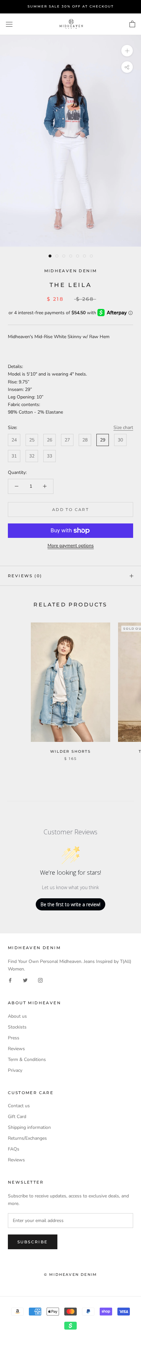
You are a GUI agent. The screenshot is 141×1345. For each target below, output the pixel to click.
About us (17, 1016)
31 (14, 456)
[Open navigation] (9, 24)
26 (49, 440)
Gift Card (17, 1116)
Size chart (123, 427)
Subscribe (32, 1241)
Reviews (16, 1049)
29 (102, 440)
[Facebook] (10, 980)
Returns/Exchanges (27, 1138)
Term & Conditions (27, 1059)
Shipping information (29, 1127)
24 (14, 440)
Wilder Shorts (70, 751)
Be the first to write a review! (70, 904)
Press (13, 1038)
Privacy (15, 1070)
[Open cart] (132, 24)
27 (67, 440)
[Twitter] (25, 980)
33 (49, 456)
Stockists (17, 1027)
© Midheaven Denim (70, 1274)
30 (120, 440)
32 (31, 456)
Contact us (19, 1106)
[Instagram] (40, 980)
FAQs (13, 1149)
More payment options (71, 545)
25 (31, 440)
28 (85, 440)
